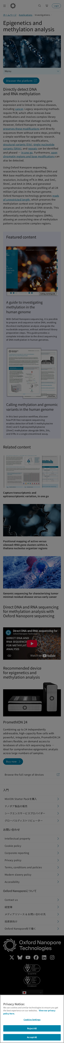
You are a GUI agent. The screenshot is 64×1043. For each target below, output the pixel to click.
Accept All (32, 1037)
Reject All (32, 1028)
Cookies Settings (32, 1019)
